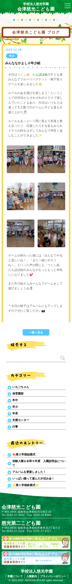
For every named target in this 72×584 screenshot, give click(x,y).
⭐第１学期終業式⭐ (25, 485)
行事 (15, 426)
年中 (15, 400)
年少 (15, 406)
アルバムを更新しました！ (29, 471)
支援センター (20, 420)
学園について (15, 576)
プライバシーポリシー (53, 576)
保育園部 (18, 393)
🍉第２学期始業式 (23, 454)
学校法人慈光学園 (36, 4)
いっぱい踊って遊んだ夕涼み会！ (33, 478)
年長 (15, 413)
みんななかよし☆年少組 (22, 63)
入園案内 (31, 576)
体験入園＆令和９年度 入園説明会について (39, 463)
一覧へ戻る (36, 332)
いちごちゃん (20, 386)
